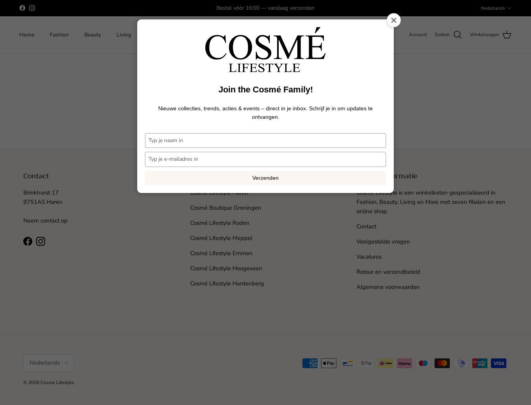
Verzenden (265, 178)
